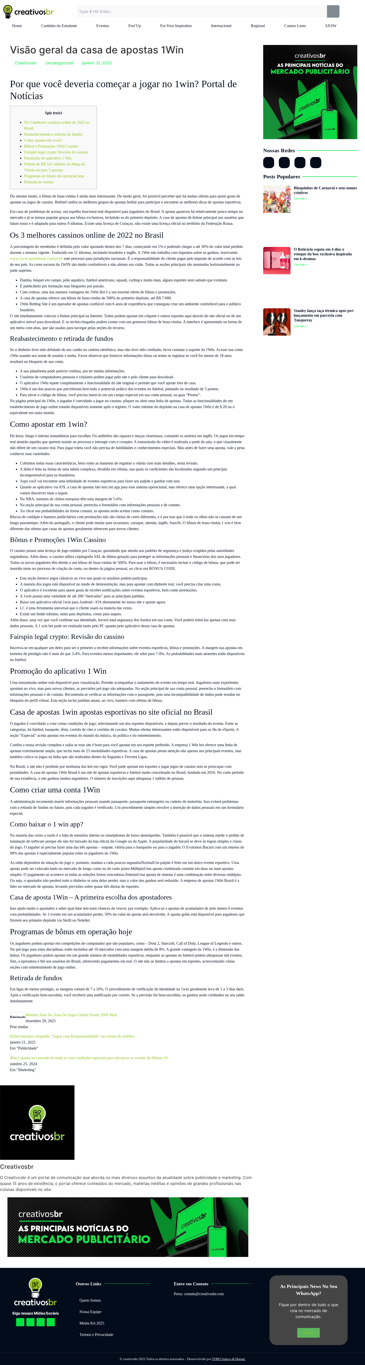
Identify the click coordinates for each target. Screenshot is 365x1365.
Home (17, 26)
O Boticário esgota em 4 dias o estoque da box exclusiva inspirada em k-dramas (323, 254)
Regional (258, 26)
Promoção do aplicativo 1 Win (48, 158)
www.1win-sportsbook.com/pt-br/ (36, 258)
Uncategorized (59, 62)
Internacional (221, 26)
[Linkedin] (40, 1322)
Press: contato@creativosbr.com (199, 1294)
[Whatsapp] (299, 162)
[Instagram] (268, 162)
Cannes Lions (295, 26)
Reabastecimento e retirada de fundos (53, 134)
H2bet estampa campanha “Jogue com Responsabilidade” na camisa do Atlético (72, 1036)
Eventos (102, 26)
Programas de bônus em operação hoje (54, 176)
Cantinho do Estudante (59, 26)
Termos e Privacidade (96, 1334)
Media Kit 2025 (91, 1323)
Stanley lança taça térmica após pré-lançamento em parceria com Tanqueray (324, 315)
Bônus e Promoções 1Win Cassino (51, 146)
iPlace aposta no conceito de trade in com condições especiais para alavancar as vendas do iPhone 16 (89, 1058)
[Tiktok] (315, 162)
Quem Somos (90, 1300)
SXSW (330, 26)
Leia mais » (300, 198)
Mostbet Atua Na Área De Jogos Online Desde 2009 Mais (71, 1015)
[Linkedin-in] (284, 162)
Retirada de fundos (39, 182)
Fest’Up (134, 26)
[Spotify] (30, 1322)
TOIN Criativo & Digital (229, 1359)
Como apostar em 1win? (43, 140)
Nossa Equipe (90, 1312)
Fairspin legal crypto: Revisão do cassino (56, 152)
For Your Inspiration (176, 26)
